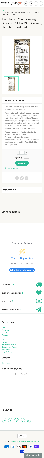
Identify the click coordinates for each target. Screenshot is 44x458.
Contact (5, 332)
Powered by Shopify (32, 441)
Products (5, 335)
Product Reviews (9, 190)
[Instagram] (22, 420)
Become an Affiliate (9, 345)
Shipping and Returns (9, 347)
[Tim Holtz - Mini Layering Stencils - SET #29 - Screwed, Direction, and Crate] (22, 57)
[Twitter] (4, 420)
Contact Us (6, 363)
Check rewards (33, 455)
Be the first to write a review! (22, 270)
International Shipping (10, 340)
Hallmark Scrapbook (17, 441)
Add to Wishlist (12, 168)
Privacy (4, 342)
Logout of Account (8, 352)
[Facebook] (10, 420)
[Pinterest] (16, 420)
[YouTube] (28, 420)
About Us (5, 330)
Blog (3, 337)
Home (4, 10)
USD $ (21, 436)
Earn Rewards (7, 349)
